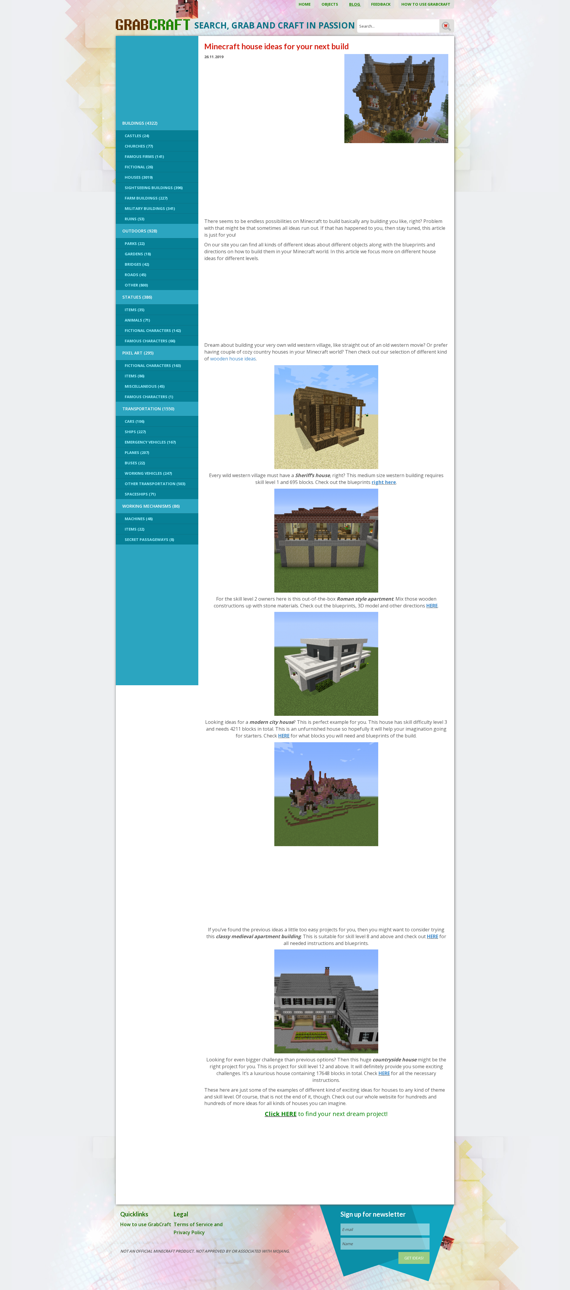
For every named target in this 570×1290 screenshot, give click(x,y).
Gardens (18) (138, 254)
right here (384, 482)
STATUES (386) (137, 297)
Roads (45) (135, 274)
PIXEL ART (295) (137, 353)
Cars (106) (134, 421)
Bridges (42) (137, 264)
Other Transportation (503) (155, 483)
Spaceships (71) (140, 494)
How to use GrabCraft (426, 4)
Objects (330, 4)
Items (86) (134, 376)
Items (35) (134, 309)
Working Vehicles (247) (148, 473)
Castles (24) (137, 135)
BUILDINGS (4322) (139, 123)
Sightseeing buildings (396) (154, 187)
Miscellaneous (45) (144, 386)
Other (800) (136, 285)
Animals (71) (137, 320)
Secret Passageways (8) (149, 539)
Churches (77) (139, 146)
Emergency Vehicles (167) (150, 442)
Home (305, 4)
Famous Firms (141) (144, 156)
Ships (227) (135, 431)
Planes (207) (137, 452)
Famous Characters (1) (149, 396)
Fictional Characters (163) (153, 365)
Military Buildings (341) (150, 208)
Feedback (381, 4)
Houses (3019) (139, 177)
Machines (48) (139, 518)
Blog (355, 4)
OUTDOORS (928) (139, 231)
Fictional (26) (139, 167)
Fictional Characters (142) (153, 330)
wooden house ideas (233, 358)
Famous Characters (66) (150, 341)
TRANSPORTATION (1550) (148, 408)
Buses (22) (135, 463)
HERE (432, 605)
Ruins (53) (134, 218)
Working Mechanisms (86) (151, 506)
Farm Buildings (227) (146, 198)
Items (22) (134, 529)
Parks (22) (135, 243)
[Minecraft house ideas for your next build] (396, 98)
